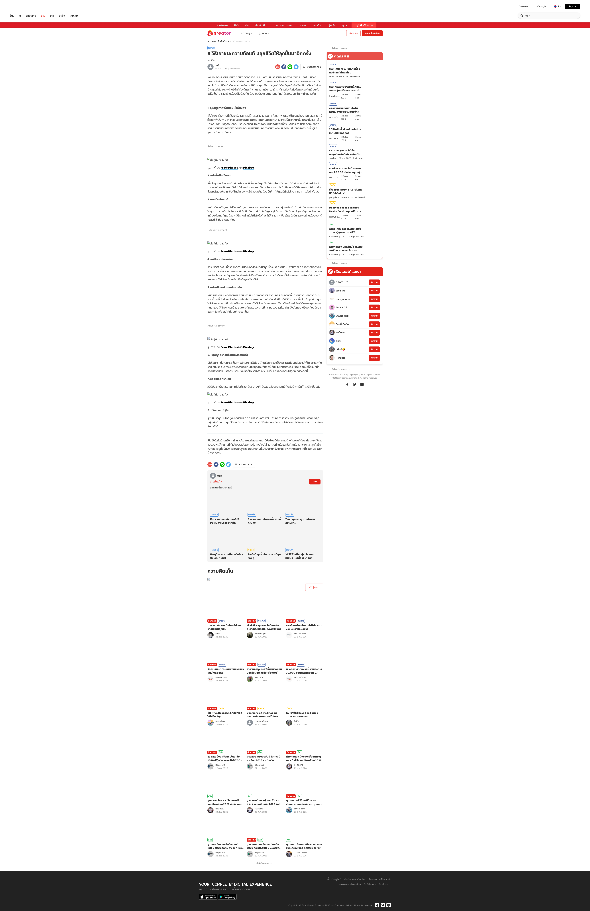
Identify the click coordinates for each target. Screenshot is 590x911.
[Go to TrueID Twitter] (354, 384)
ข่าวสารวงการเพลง (283, 25)
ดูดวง (345, 25)
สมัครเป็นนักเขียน (372, 33)
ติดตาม (315, 481)
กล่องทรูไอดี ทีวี (543, 6)
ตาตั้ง (62, 16)
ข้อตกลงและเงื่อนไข (338, 374)
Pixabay (248, 167)
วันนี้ (12, 16)
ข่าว (247, 25)
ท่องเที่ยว (317, 25)
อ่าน (43, 16)
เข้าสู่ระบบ (572, 6)
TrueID (19, 6)
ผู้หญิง (332, 25)
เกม (52, 16)
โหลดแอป (524, 6)
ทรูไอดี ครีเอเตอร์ (364, 25)
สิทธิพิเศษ (31, 16)
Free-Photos (229, 167)
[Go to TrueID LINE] (362, 384)
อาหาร (302, 25)
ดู (20, 16)
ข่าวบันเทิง (260, 25)
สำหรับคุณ (222, 25)
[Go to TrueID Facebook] (347, 384)
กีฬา (236, 25)
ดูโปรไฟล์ (215, 481)
